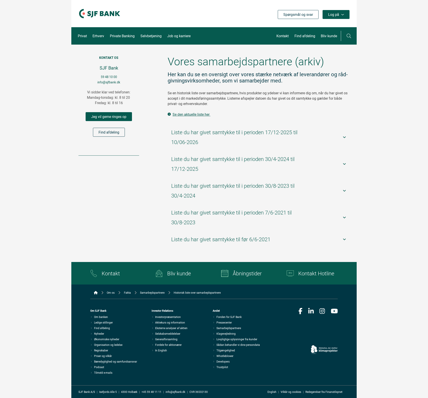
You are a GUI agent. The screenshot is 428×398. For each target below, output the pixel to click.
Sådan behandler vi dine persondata (238, 344)
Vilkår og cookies (291, 392)
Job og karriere (179, 35)
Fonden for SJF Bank (229, 317)
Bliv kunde (329, 35)
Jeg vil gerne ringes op (108, 116)
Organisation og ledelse (108, 344)
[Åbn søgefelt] (349, 36)
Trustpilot (222, 367)
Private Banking (122, 35)
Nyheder (99, 333)
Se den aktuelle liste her (191, 114)
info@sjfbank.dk (108, 82)
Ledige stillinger (103, 322)
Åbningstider (247, 273)
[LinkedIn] (311, 311)
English (272, 392)
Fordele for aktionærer (168, 344)
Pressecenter (224, 322)
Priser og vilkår (103, 356)
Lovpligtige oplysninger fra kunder (236, 339)
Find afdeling (304, 35)
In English (161, 350)
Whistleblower (224, 356)
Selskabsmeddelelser (167, 333)
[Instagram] (322, 311)
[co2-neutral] (324, 337)
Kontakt (282, 35)
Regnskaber (101, 350)
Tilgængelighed (225, 350)
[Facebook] (300, 311)
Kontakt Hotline (316, 273)
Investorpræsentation (168, 317)
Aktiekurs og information (170, 322)
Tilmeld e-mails (103, 372)
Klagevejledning (226, 333)
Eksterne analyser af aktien (171, 328)
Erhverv (98, 35)
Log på (333, 14)
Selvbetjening (151, 35)
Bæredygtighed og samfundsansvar (115, 361)
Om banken (101, 317)
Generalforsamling (166, 339)
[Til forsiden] (99, 18)
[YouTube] (334, 311)
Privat (82, 35)
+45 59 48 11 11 (151, 392)
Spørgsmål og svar (298, 14)
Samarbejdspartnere (228, 328)
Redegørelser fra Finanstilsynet (323, 392)
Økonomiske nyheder (106, 339)
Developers (223, 361)
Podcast (99, 367)
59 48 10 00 (109, 77)
